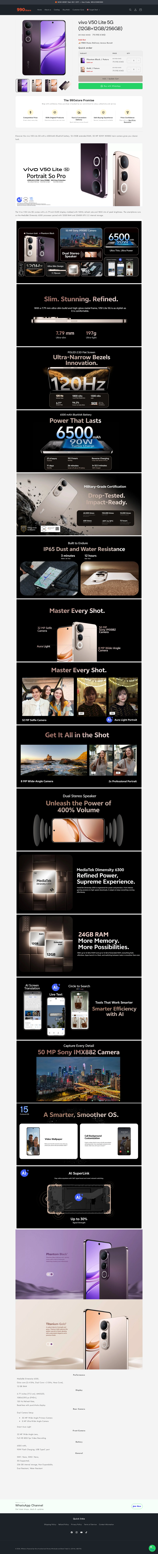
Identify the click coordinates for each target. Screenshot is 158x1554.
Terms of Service (90, 1524)
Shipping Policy (50, 1524)
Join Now (137, 1506)
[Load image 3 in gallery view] (51, 85)
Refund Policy (64, 1524)
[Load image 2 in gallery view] (36, 85)
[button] (93, 9)
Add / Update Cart (110, 78)
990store (24, 1549)
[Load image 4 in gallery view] (65, 85)
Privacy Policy (76, 1524)
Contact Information (106, 1524)
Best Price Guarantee (130, 121)
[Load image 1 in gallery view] (22, 85)
